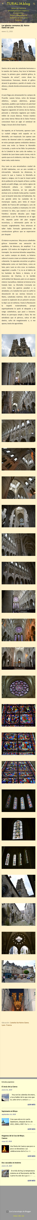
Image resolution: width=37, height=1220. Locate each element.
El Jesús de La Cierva (9, 1087)
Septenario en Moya (9, 1111)
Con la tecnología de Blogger (20, 1212)
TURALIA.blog (18, 4)
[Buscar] (34, 4)
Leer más (31, 1105)
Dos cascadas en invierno (11, 1163)
